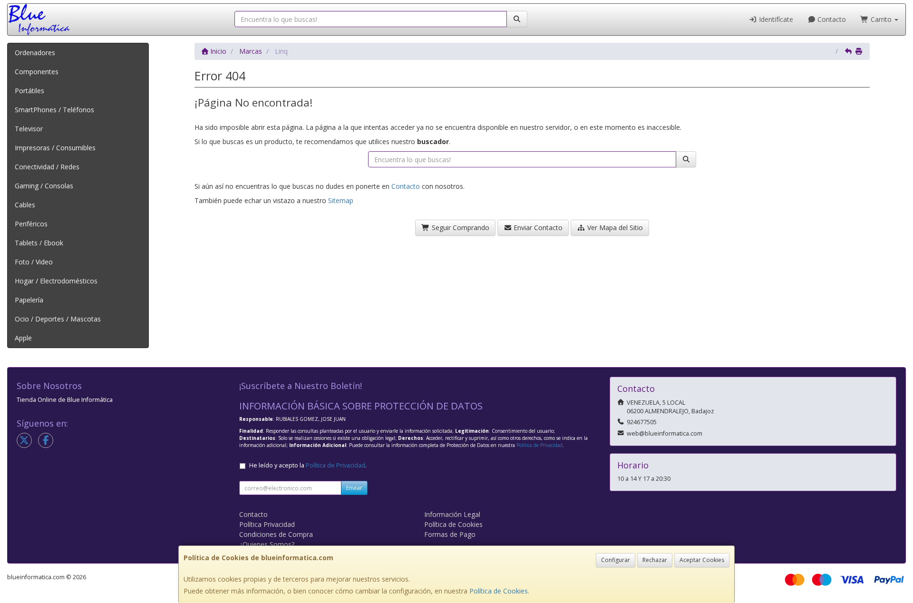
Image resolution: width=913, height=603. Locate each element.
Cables (25, 204)
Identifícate (775, 19)
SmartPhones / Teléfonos (54, 109)
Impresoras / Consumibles (55, 147)
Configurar (615, 560)
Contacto (831, 19)
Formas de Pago (450, 534)
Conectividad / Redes (47, 166)
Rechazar (654, 560)
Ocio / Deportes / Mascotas (58, 318)
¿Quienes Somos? (266, 544)
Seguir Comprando (459, 227)
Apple (23, 337)
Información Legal (452, 514)
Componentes (36, 71)
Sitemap (340, 200)
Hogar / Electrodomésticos (56, 280)
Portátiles (29, 90)
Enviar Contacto (537, 227)
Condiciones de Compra (276, 534)
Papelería (29, 299)
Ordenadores (35, 52)
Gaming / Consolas (44, 185)
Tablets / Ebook (39, 242)
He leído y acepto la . (308, 465)
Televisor (29, 128)
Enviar (354, 488)
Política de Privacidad (539, 445)
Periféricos (31, 223)
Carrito (881, 19)
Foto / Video (34, 261)
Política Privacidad (267, 524)
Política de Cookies (498, 590)
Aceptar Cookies (702, 560)
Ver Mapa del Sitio (614, 227)
